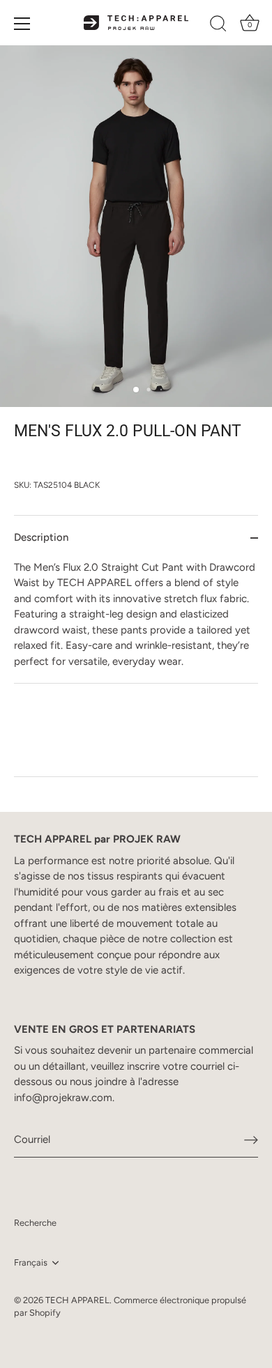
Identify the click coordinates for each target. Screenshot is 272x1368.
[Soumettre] (251, 1140)
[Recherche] (218, 25)
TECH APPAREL (77, 1300)
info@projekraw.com (63, 1097)
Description (41, 537)
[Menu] (22, 23)
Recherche (35, 1222)
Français (30, 1262)
